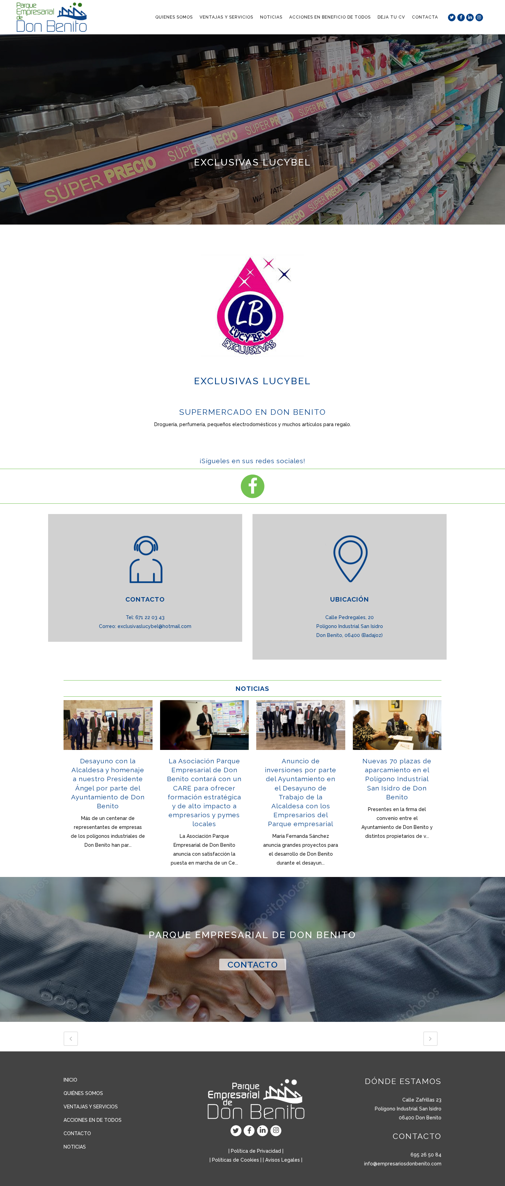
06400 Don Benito (420, 1117)
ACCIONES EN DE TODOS (93, 1120)
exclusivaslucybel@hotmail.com (154, 626)
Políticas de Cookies (235, 1160)
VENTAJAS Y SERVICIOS (91, 1106)
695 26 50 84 (426, 1155)
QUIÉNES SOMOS (83, 1093)
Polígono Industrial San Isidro (408, 1108)
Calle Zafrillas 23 (421, 1100)
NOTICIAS (75, 1147)
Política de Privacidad (256, 1151)
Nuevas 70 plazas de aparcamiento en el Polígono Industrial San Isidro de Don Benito (396, 779)
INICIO (70, 1080)
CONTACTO (252, 964)
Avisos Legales (282, 1160)
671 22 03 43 (150, 617)
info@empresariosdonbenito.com (402, 1163)
